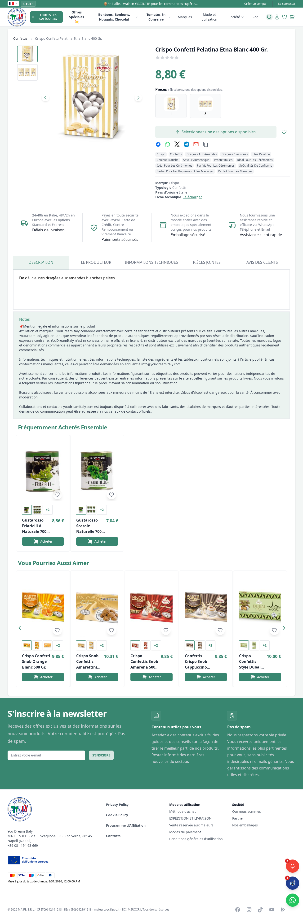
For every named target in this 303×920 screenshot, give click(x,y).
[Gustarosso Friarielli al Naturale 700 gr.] (43, 471)
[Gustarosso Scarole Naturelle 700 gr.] (97, 471)
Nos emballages (245, 825)
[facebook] (158, 144)
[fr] (13, 3)
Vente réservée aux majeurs (191, 825)
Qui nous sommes (246, 811)
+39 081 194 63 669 (23, 845)
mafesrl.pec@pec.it (106, 909)
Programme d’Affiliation (126, 825)
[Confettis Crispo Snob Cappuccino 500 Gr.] (206, 606)
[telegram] (186, 144)
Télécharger (192, 197)
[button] (21, 629)
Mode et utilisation (209, 17)
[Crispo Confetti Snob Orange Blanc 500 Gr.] (43, 606)
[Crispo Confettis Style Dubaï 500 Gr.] (260, 606)
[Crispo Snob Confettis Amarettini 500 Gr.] (97, 606)
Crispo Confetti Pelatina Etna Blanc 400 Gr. (68, 38)
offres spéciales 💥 (76, 17)
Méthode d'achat (182, 811)
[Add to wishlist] (57, 494)
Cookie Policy (117, 815)
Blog (254, 17)
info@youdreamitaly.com (161, 364)
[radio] (171, 106)
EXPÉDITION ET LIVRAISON (191, 818)
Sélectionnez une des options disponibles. (219, 131)
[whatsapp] (167, 144)
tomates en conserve (156, 17)
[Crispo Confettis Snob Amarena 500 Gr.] (151, 606)
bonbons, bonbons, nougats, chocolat (114, 17)
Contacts (113, 836)
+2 (47, 509)
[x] (177, 144)
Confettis (20, 38)
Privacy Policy (117, 804)
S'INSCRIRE (101, 755)
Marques (185, 17)
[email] (196, 144)
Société (234, 17)
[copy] (205, 144)
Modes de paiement (185, 832)
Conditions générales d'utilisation (196, 839)
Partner (238, 818)
